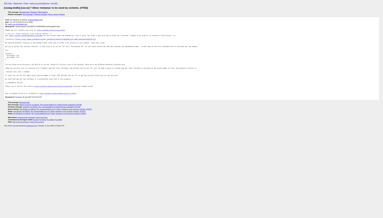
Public (26, 3)
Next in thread (53, 14)
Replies (62, 14)
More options (43, 12)
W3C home (8, 3)
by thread (42, 120)
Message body (24, 12)
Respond (34, 12)
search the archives (37, 122)
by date (35, 120)
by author (59, 120)
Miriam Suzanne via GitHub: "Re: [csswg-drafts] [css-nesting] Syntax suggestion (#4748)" (51, 105)
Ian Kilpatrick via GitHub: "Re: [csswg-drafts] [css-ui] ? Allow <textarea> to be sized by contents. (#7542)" (49, 113)
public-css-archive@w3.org (39, 3)
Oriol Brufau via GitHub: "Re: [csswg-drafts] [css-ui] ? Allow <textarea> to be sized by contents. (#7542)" (55, 109)
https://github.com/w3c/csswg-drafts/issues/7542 (53, 86)
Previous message (40, 14)
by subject (50, 120)
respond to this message (26, 117)
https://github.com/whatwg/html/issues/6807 (26, 35)
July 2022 (54, 3)
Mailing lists (18, 3)
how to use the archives (20, 122)
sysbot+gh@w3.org (35, 20)
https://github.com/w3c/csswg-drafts (51, 30)
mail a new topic (42, 117)
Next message (28, 14)
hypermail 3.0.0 (31, 126)
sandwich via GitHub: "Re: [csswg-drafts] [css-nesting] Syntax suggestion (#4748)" (52, 107)
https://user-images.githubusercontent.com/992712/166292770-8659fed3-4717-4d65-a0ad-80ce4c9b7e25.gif (55, 39)
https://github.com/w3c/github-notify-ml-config (57, 93)
